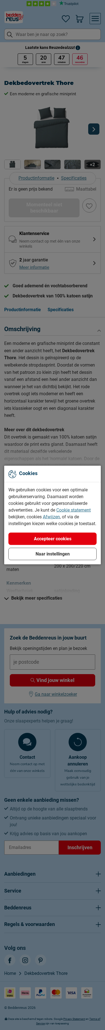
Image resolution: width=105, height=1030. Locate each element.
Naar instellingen (53, 554)
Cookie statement (73, 510)
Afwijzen (51, 516)
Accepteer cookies (52, 538)
